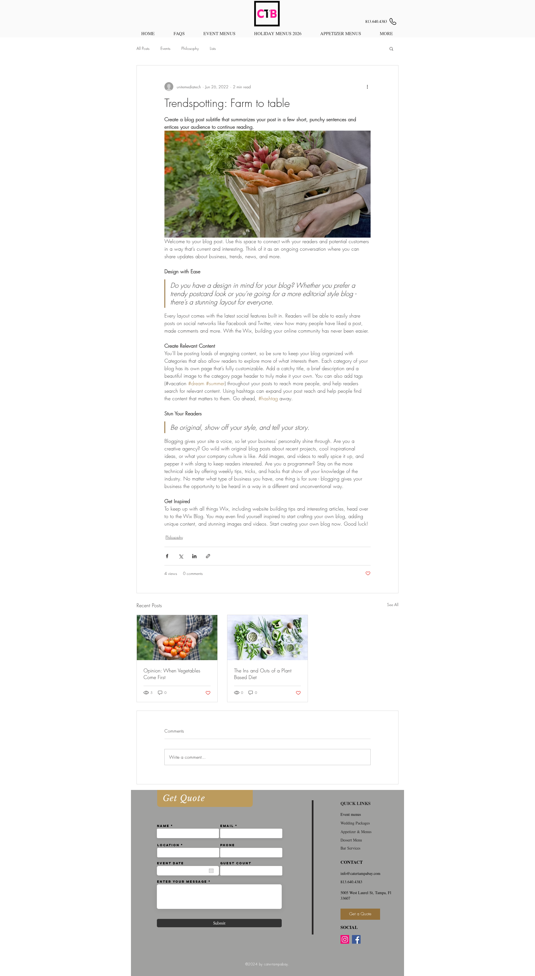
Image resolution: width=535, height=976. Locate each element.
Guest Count (235, 863)
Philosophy (190, 48)
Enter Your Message (182, 881)
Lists (213, 48)
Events (165, 48)
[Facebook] (356, 939)
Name (163, 825)
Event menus (351, 814)
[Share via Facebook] (167, 556)
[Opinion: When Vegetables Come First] (177, 637)
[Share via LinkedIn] (194, 556)
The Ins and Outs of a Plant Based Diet (262, 673)
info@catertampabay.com (360, 873)
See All (392, 604)
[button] (391, 48)
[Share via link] (208, 556)
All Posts (143, 48)
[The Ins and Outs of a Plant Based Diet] (267, 637)
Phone (227, 845)
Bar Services (350, 848)
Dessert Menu (351, 840)
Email (227, 825)
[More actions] (367, 86)
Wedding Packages (355, 823)
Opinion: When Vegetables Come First (172, 673)
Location (168, 845)
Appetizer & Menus (356, 831)
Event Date (170, 863)
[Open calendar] (211, 870)
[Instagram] (345, 939)
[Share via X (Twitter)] (180, 556)
